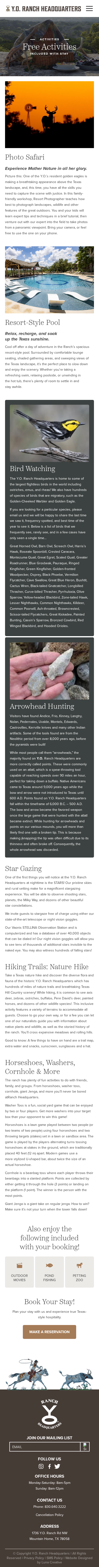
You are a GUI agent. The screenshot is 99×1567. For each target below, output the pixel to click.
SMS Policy (55, 1558)
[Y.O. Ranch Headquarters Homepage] (43, 8)
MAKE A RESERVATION (49, 1332)
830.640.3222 (55, 1506)
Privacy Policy (34, 1558)
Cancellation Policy (49, 1514)
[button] (89, 8)
